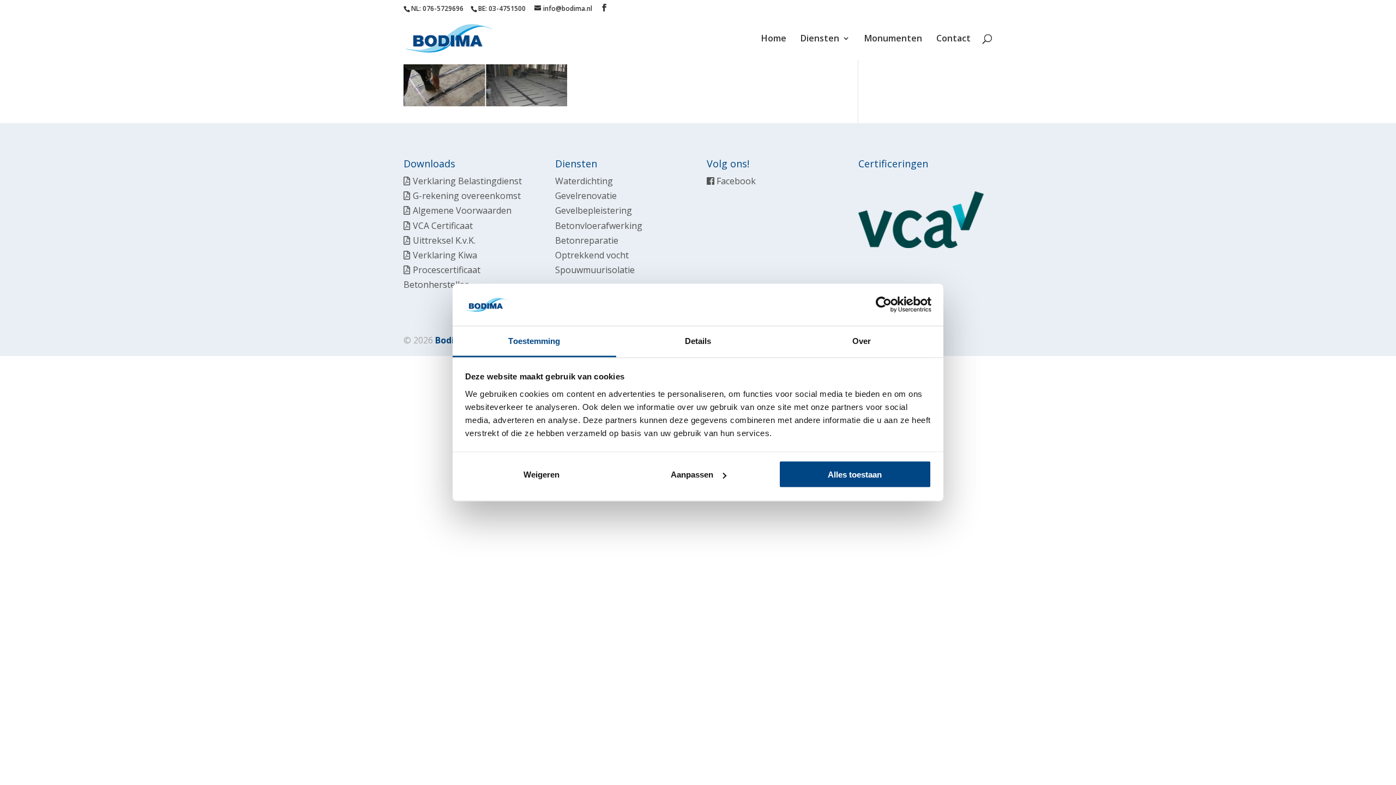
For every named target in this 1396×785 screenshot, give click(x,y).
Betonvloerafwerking (598, 226)
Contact (953, 39)
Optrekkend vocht (592, 255)
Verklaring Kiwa (445, 255)
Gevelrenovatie (586, 196)
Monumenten (893, 39)
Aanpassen (692, 474)
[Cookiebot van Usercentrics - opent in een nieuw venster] (883, 305)
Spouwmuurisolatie (595, 270)
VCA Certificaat (443, 226)
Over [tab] (861, 340)
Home (773, 39)
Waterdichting (584, 181)
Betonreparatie (586, 240)
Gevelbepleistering (593, 210)
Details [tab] (698, 340)
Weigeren (541, 474)
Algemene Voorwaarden (462, 210)
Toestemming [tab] (534, 340)
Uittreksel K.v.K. (444, 240)
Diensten (820, 39)
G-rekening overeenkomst (467, 196)
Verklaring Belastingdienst (467, 181)
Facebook (735, 181)
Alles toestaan (855, 474)
